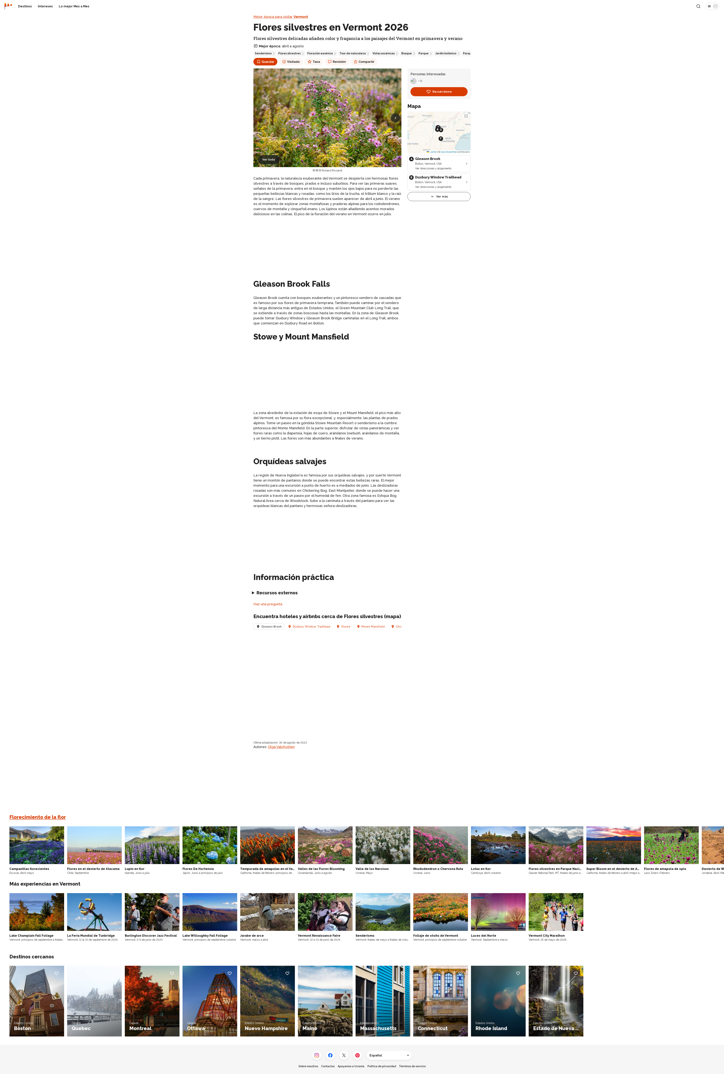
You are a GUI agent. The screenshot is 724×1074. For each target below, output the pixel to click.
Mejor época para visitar (280, 17)
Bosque (406, 53)
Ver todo (268, 159)
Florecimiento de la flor (37, 817)
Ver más (442, 196)
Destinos (25, 6)
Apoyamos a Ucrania (351, 1066)
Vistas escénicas (384, 53)
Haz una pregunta (267, 604)
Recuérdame (442, 91)
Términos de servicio (412, 1066)
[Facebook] (330, 1055)
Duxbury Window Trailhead (311, 626)
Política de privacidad (381, 1066)
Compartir (366, 62)
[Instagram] (316, 1055)
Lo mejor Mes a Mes (74, 6)
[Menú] (712, 6)
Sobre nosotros (308, 1066)
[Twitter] (343, 1055)
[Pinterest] (357, 1055)
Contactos (328, 1066)
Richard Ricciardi (332, 170)
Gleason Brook (271, 626)
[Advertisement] (327, 246)
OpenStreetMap (449, 152)
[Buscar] (698, 6)
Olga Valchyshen (281, 747)
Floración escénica (320, 53)
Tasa (316, 62)
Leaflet (433, 152)
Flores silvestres (289, 53)
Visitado (293, 62)
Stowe (345, 626)
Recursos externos (277, 592)
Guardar (268, 62)
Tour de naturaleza (353, 53)
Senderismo (263, 53)
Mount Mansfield (373, 626)
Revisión (339, 62)
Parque (424, 53)
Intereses (45, 6)
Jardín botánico (445, 53)
